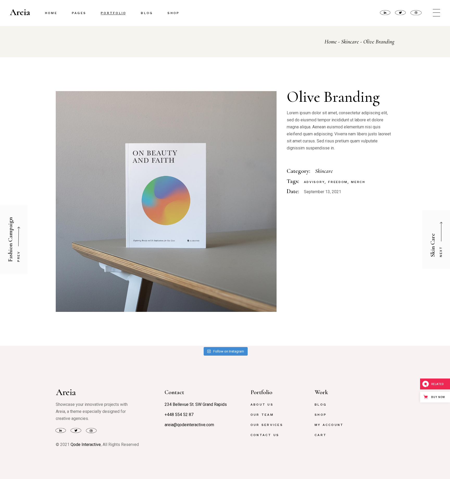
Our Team (262, 415)
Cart (321, 435)
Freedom (338, 182)
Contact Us (265, 435)
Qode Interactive (86, 444)
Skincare (324, 171)
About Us (262, 404)
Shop (321, 415)
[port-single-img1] (166, 201)
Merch (358, 182)
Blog (321, 404)
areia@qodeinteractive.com (189, 424)
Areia (20, 12)
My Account (329, 425)
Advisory (314, 182)
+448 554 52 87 (179, 414)
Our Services (267, 425)
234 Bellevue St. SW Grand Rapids (196, 404)
